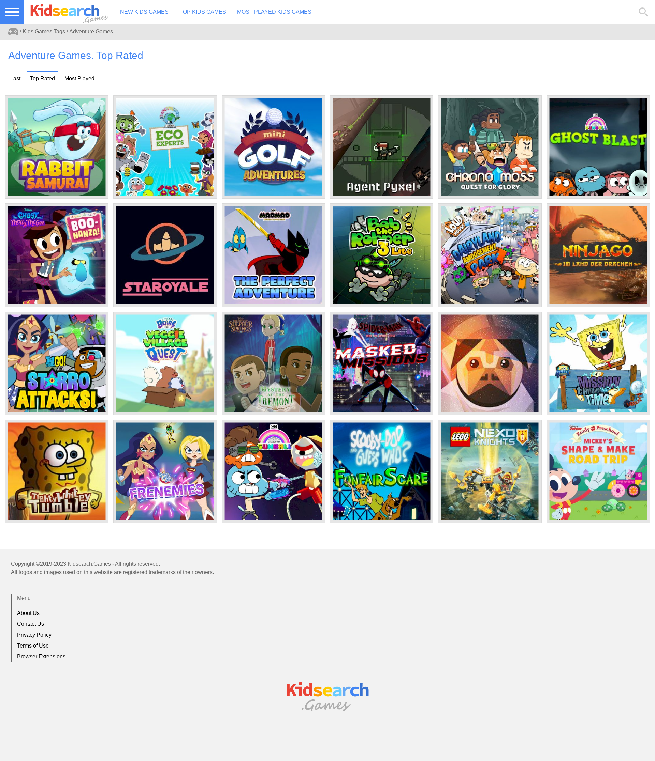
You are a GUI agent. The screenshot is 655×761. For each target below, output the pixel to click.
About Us (28, 613)
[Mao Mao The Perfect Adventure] (273, 255)
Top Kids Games (202, 12)
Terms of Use (33, 646)
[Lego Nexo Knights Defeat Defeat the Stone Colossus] (489, 471)
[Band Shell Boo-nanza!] (56, 255)
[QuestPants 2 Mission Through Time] (598, 363)
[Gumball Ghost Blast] (598, 147)
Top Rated (42, 78)
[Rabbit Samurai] (56, 147)
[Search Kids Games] (643, 12)
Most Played (79, 78)
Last (15, 78)
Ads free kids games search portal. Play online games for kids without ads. (66, 12)
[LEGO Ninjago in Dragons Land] (598, 255)
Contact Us (30, 624)
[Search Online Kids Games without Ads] (13, 32)
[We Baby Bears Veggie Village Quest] (165, 363)
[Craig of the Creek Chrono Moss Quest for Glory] (489, 147)
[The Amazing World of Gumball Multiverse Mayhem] (273, 471)
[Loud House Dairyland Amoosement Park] (489, 255)
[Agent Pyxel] (381, 147)
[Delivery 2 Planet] (489, 363)
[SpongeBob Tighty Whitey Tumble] (56, 471)
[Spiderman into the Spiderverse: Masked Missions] (381, 363)
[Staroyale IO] (165, 255)
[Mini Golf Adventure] (273, 147)
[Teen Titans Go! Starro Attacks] (56, 363)
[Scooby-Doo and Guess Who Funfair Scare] (381, 471)
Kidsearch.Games (89, 564)
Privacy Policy (34, 635)
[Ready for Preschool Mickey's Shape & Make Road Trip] (598, 471)
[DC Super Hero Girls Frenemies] (165, 471)
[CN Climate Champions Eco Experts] (165, 147)
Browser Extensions (41, 656)
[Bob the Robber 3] (381, 255)
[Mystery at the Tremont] (273, 363)
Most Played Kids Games (274, 12)
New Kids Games (144, 12)
